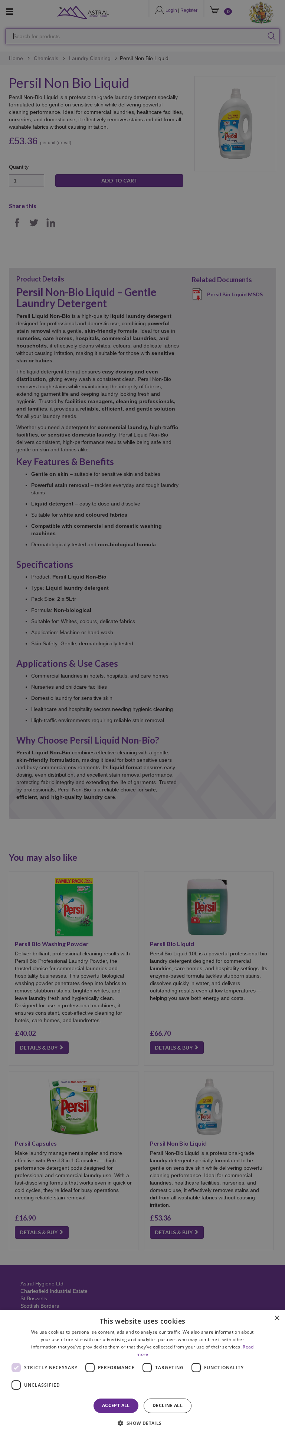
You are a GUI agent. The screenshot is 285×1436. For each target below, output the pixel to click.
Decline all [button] (168, 1405)
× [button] (276, 1318)
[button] (142, 1423)
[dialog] (142, 1373)
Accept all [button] (116, 1405)
